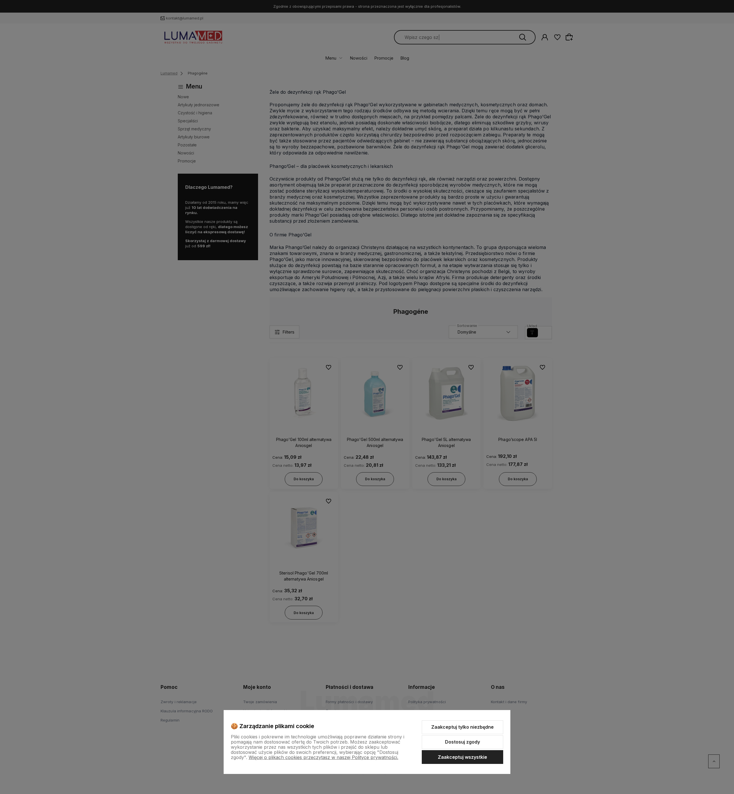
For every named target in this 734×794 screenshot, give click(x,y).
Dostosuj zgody (462, 742)
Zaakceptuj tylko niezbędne (462, 727)
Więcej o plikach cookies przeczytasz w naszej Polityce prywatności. (323, 757)
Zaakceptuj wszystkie (462, 757)
